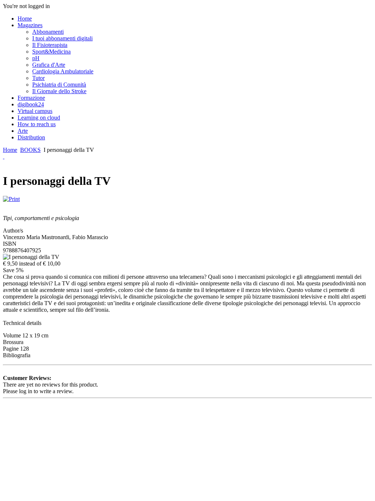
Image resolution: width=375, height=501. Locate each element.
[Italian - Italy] (3, 156)
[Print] (11, 197)
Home (10, 150)
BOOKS (30, 150)
